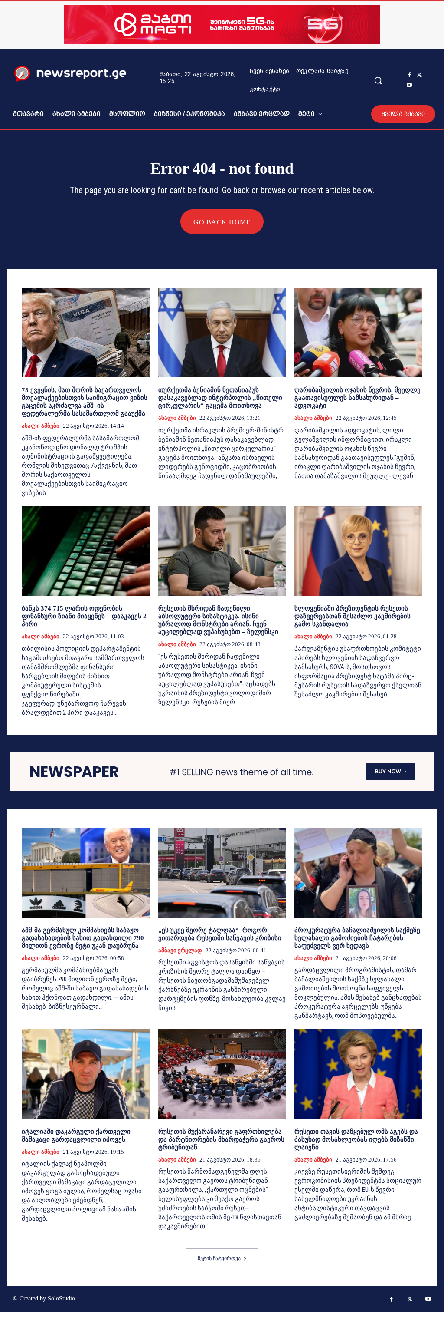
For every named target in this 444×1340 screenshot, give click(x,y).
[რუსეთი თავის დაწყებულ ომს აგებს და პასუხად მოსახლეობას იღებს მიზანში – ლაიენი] (358, 1074)
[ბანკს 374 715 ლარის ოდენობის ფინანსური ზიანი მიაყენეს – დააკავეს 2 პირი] (86, 551)
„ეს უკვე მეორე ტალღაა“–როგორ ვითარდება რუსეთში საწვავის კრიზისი (219, 934)
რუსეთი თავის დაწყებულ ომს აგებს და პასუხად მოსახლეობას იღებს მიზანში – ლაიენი (356, 1139)
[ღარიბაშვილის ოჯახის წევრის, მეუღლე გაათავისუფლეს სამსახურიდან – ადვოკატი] (358, 332)
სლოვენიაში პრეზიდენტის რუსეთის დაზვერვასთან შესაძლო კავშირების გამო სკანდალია (352, 616)
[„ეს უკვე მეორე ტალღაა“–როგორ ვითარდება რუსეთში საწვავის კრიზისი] (222, 873)
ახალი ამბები (40, 425)
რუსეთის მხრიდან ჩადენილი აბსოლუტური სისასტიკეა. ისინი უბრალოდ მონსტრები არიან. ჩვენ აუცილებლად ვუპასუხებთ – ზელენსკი (218, 620)
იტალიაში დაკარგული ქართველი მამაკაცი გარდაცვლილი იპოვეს (76, 1135)
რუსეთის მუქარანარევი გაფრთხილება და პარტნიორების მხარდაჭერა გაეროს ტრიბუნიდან (221, 1139)
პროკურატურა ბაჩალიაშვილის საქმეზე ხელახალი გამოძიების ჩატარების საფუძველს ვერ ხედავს (357, 938)
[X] (420, 75)
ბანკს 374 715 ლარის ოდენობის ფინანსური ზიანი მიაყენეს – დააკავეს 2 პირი (84, 616)
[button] (378, 80)
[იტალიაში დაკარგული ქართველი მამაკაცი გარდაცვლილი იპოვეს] (86, 1074)
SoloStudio (61, 1298)
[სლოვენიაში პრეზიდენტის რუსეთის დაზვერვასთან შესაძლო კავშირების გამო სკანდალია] (358, 551)
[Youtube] (409, 85)
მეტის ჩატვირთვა (219, 1258)
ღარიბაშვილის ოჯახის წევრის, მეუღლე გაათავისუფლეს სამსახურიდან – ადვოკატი (357, 397)
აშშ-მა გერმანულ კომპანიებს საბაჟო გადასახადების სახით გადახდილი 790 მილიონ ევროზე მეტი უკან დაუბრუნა (83, 938)
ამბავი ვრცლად (180, 950)
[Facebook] (409, 75)
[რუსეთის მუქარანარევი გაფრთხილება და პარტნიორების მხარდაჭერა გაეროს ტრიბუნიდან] (222, 1074)
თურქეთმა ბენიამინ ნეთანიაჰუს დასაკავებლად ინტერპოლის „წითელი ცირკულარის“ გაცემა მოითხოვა (220, 397)
